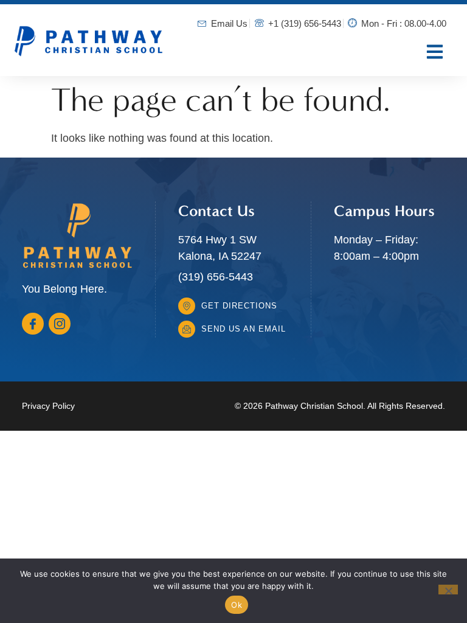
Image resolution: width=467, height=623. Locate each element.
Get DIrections (239, 305)
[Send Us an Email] (186, 329)
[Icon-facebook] (33, 324)
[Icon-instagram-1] (60, 324)
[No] (448, 589)
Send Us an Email (243, 328)
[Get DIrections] (186, 306)
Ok (236, 605)
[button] (434, 51)
